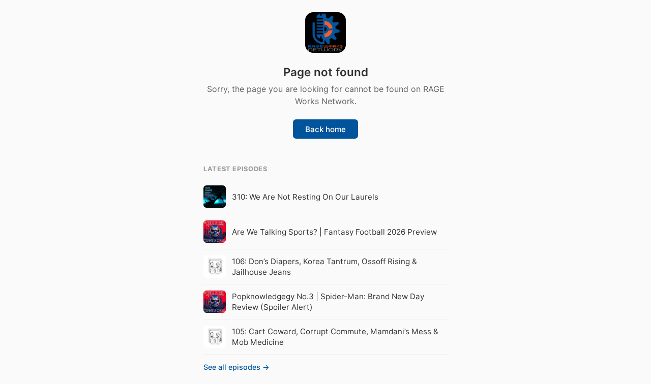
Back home (325, 129)
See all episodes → (236, 367)
